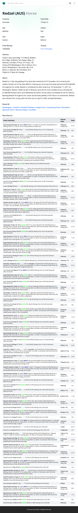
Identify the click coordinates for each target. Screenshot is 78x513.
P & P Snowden (46, 49)
